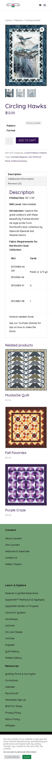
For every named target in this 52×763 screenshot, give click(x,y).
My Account (11, 693)
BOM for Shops (13, 706)
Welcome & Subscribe (17, 551)
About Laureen (13, 538)
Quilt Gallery (12, 651)
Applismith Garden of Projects (21, 606)
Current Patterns (31, 153)
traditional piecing (19, 161)
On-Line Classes (14, 632)
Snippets (10, 644)
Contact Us (11, 557)
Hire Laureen (12, 544)
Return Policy (12, 719)
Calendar (10, 686)
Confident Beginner (19, 157)
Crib (30, 157)
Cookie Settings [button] (12, 757)
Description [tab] (14, 174)
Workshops (11, 619)
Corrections (11, 680)
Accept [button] (27, 757)
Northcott (37, 157)
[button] (42, 29)
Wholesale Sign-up (15, 699)
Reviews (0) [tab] (14, 183)
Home (8, 20)
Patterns (18, 20)
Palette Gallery (13, 657)
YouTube (23, 323)
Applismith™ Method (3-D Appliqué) (25, 599)
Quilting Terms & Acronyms (20, 673)
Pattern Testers (13, 564)
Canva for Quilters (15, 612)
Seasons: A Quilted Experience (21, 593)
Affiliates (10, 725)
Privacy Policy (13, 712)
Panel (7, 161)
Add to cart (27, 140)
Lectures (10, 625)
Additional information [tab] (21, 178)
